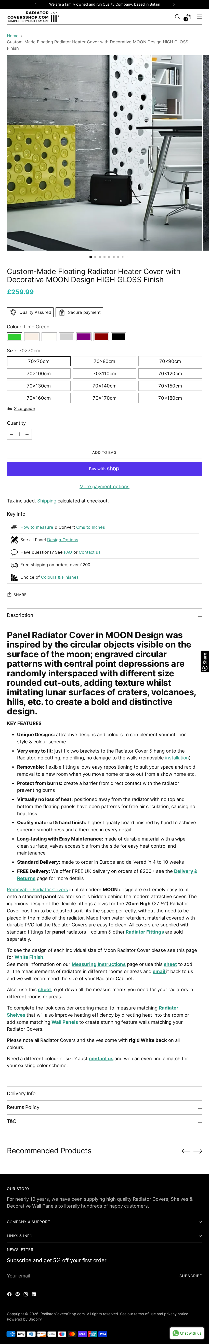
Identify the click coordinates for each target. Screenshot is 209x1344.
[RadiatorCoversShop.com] (33, 16)
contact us (101, 1058)
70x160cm (39, 398)
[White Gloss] (49, 336)
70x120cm (170, 373)
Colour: (28, 326)
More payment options (104, 486)
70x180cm (170, 398)
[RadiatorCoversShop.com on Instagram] (26, 1295)
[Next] (173, 4)
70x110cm (104, 373)
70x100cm (39, 373)
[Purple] (84, 336)
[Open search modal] (177, 16)
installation (177, 757)
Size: (23, 350)
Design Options (62, 539)
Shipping (46, 500)
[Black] (118, 336)
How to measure (37, 527)
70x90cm (170, 361)
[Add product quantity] (11, 434)
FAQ (68, 552)
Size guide (24, 408)
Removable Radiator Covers (37, 889)
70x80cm (104, 361)
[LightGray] (66, 336)
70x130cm (39, 386)
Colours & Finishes (60, 577)
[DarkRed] (101, 336)
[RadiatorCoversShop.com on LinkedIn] (34, 1295)
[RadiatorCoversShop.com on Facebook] (10, 1295)
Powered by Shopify (24, 1319)
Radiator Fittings (145, 932)
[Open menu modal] (199, 16)
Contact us (90, 552)
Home (13, 35)
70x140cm (104, 386)
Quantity (16, 423)
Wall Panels (64, 1022)
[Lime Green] (14, 336)
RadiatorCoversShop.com (63, 1314)
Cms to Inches (90, 527)
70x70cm (38, 361)
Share (20, 594)
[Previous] (35, 4)
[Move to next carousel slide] (197, 1151)
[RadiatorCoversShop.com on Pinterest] (18, 1295)
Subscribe (190, 1276)
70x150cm (170, 386)
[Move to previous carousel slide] (186, 1151)
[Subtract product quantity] (27, 434)
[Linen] (32, 336)
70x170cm (104, 398)
